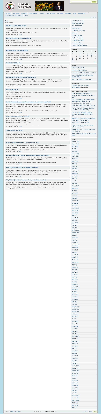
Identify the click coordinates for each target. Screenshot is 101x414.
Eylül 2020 (74, 227)
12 (87, 55)
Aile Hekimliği (60, 13)
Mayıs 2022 (75, 203)
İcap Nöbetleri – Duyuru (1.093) (80, 122)
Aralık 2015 (75, 296)
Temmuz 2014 (75, 338)
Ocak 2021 (75, 220)
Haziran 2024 (75, 171)
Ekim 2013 (74, 361)
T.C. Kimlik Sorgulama (78, 40)
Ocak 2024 (75, 183)
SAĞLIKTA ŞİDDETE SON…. (14, 63)
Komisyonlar (68, 13)
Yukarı (95, 411)
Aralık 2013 (75, 356)
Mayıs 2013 (75, 373)
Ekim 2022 (74, 198)
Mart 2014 (74, 348)
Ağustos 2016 (75, 287)
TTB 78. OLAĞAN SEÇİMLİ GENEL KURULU (84, 72)
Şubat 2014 (75, 351)
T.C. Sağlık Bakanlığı (77, 38)
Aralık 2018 (75, 257)
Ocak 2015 (75, 324)
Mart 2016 (74, 292)
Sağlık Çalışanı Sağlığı (78, 20)
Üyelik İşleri (41, 13)
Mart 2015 (74, 319)
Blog (87, 12)
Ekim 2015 (74, 301)
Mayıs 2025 (75, 158)
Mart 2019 (74, 252)
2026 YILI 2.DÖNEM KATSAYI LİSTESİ (82, 79)
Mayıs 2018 (75, 260)
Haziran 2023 (75, 186)
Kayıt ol (85, 411)
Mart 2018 (74, 264)
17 (80, 56)
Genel (20, 34)
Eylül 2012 (74, 393)
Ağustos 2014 (75, 336)
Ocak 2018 (75, 269)
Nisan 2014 (75, 346)
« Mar (73, 61)
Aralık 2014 (75, 326)
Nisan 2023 (75, 188)
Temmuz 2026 (75, 141)
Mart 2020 (74, 235)
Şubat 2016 (75, 294)
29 (72, 59)
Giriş (90, 411)
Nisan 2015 (75, 316)
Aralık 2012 (75, 385)
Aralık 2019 (75, 242)
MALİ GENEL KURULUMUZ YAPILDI (16, 25)
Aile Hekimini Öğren (77, 43)
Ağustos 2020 (75, 230)
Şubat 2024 (75, 181)
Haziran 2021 (75, 210)
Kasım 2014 (75, 329)
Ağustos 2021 (75, 208)
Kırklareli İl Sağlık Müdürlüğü (79, 45)
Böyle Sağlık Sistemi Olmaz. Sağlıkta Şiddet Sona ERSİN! (22, 167)
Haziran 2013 (75, 370)
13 (91, 55)
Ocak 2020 (75, 240)
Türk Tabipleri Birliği (77, 25)
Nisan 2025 (75, 161)
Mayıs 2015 (75, 314)
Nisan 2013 (75, 375)
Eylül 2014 (74, 333)
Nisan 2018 (75, 262)
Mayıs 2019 (75, 247)
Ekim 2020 (74, 225)
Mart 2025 (74, 163)
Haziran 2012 (75, 400)
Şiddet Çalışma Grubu (78, 23)
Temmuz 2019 (75, 245)
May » (95, 61)
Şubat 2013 (75, 380)
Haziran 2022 (75, 200)
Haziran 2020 (75, 232)
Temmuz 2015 (75, 309)
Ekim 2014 (74, 331)
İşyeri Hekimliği (16, 13)
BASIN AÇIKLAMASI (12, 89)
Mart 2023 (74, 191)
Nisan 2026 (75, 146)
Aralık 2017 (75, 272)
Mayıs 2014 (75, 343)
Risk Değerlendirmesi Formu (14, 130)
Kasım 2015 (75, 299)
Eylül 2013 (74, 363)
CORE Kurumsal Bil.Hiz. (15, 411)
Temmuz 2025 (75, 154)
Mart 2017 (74, 282)
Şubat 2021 (75, 218)
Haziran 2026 (75, 144)
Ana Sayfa (8, 13)
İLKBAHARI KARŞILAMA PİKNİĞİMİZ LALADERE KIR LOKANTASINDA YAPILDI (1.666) (83, 95)
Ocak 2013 (75, 383)
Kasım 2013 (75, 358)
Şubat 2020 (75, 237)
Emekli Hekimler (81, 13)
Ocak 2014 (75, 353)
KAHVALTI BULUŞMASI (78, 68)
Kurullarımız (24, 13)
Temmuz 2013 (75, 368)
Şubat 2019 (75, 255)
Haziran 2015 (75, 311)
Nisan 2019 (75, 250)
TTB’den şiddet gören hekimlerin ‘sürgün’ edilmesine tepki (22, 142)
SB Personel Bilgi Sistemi (78, 30)
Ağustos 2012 (75, 395)
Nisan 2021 (75, 213)
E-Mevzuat (74, 33)
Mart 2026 (74, 149)
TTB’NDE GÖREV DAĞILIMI (79, 70)
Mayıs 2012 (75, 402)
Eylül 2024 (74, 168)
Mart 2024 (74, 178)
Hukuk (74, 13)
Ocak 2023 (75, 193)
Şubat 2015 (75, 321)
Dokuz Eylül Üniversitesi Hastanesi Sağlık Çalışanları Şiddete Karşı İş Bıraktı (27, 155)
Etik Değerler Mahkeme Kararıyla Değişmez (18, 38)
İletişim (26, 15)
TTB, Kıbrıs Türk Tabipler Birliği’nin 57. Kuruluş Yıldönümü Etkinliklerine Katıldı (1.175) (82, 114)
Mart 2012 (74, 407)
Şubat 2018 (75, 267)
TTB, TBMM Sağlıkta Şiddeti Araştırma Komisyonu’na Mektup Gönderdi (26, 180)
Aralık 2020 (75, 223)
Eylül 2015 (74, 304)
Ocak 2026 (75, 151)
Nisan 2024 (75, 176)
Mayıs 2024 (75, 173)
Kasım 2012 (75, 388)
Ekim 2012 (74, 390)
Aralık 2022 (75, 195)
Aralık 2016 (75, 284)
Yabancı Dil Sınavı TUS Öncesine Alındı (17, 50)
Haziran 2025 (75, 156)
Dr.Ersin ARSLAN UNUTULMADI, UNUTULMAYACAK (21, 77)
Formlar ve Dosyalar (50, 13)
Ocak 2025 (75, 166)
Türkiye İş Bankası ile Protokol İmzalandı (17, 116)
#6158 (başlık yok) (33, 13)
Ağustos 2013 (75, 365)
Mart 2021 (74, 215)
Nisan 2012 (75, 405)
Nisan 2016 (75, 289)
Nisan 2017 (75, 279)
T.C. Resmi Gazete (77, 35)
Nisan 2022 (75, 205)
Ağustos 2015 (75, 306)
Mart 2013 (74, 378)
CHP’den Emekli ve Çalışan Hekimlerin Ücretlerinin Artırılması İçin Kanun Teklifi (28, 102)
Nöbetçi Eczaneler (77, 28)
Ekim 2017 (74, 277)
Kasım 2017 (75, 274)
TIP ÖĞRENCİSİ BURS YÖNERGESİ (14, 15)
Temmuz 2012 (75, 398)
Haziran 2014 (75, 341)
